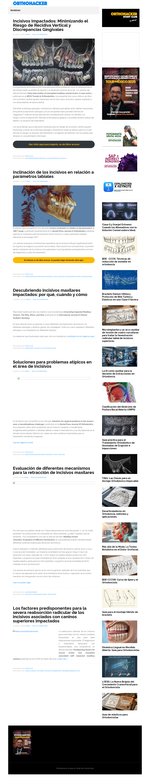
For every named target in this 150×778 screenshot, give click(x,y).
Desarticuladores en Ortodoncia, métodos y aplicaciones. (115, 514)
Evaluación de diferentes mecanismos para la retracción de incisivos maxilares (53, 470)
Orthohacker (75, 3)
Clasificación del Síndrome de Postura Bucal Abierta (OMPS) (119, 408)
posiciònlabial (86, 276)
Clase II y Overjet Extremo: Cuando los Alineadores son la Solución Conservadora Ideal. (119, 227)
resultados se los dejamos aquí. (81, 336)
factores (40, 671)
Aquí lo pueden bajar (22, 582)
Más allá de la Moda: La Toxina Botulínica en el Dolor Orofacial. (120, 548)
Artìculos (29, 156)
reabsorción (57, 671)
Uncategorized (31, 592)
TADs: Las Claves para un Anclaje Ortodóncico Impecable (120, 479)
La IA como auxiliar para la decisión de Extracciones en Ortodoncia (118, 373)
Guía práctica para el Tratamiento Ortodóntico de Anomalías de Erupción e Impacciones (118, 444)
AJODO (27, 671)
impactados (29, 348)
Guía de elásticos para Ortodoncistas (115, 716)
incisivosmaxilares (49, 348)
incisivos (63, 158)
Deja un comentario (39, 34)
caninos (33, 671)
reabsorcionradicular (71, 671)
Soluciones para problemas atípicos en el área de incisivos (52, 364)
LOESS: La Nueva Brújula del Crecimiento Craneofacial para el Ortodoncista (119, 684)
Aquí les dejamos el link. (23, 442)
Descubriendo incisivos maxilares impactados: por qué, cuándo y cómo (50, 292)
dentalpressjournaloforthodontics (39, 276)
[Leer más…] (62, 659)
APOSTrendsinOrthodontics (35, 158)
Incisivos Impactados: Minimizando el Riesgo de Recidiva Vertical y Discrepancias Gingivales (50, 25)
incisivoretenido (53, 158)
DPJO (55, 276)
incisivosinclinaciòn (73, 276)
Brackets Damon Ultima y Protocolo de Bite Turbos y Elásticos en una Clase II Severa (120, 297)
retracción (52, 594)
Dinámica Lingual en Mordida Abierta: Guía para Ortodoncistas (120, 649)
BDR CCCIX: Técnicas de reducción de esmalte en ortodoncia (116, 261)
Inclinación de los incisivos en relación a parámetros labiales (53, 174)
